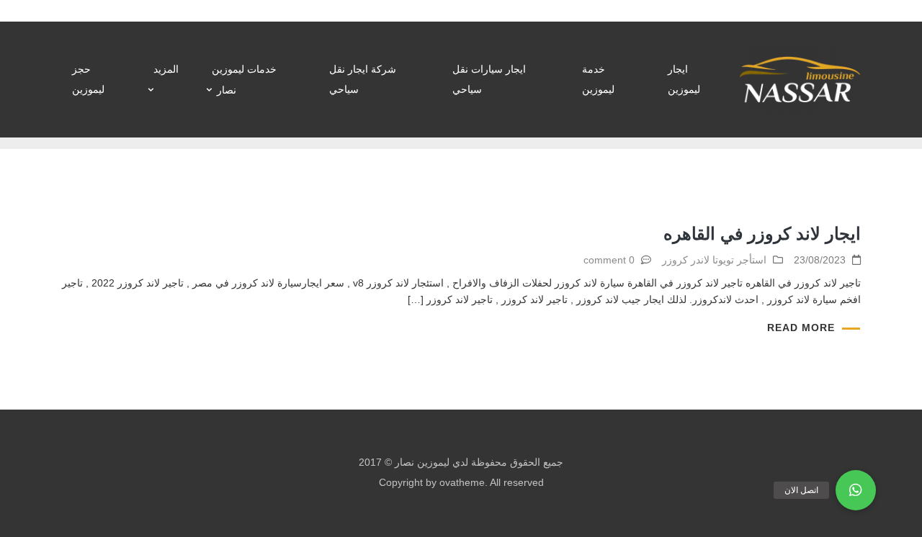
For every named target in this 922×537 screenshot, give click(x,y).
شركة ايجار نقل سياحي (362, 79)
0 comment (609, 260)
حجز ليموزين (88, 79)
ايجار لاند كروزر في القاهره (762, 233)
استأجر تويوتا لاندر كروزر (714, 260)
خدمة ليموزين (598, 79)
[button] (856, 490)
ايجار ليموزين (684, 79)
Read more (801, 327)
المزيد (166, 69)
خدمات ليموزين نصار (244, 79)
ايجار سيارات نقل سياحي (489, 79)
